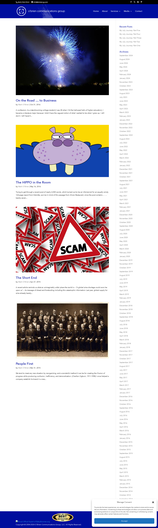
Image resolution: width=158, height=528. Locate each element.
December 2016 (125, 397)
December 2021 (125, 169)
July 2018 (123, 325)
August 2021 (124, 184)
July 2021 (123, 188)
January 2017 (124, 393)
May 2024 (123, 67)
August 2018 (124, 321)
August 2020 (124, 230)
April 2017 (123, 381)
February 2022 (125, 162)
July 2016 (123, 415)
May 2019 (123, 287)
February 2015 (125, 480)
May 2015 (123, 468)
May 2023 (123, 105)
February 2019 (125, 298)
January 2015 (124, 484)
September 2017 (126, 362)
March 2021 (124, 203)
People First (24, 363)
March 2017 (124, 385)
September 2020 (126, 226)
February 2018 (125, 343)
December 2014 (125, 487)
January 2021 (124, 211)
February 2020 (125, 253)
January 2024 (124, 78)
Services (114, 11)
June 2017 (123, 374)
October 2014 (125, 495)
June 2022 (123, 147)
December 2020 (125, 215)
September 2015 (126, 453)
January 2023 (124, 120)
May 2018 (123, 332)
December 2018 (125, 306)
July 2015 (123, 461)
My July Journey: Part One (129, 46)
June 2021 (123, 192)
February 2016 (125, 434)
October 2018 (125, 313)
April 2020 (123, 245)
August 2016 (124, 412)
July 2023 (123, 97)
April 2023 (123, 109)
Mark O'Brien (23, 105)
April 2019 (123, 290)
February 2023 (125, 116)
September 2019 (126, 272)
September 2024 (126, 55)
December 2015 (125, 442)
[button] (153, 502)
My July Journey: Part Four (129, 34)
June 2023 (123, 101)
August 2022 (124, 139)
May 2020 (123, 241)
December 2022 (125, 124)
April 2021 (123, 200)
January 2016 (124, 438)
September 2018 (126, 317)
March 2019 (124, 294)
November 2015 (125, 446)
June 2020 (123, 237)
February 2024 (125, 74)
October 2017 (125, 359)
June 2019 (123, 283)
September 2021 (126, 181)
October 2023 (125, 86)
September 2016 (126, 408)
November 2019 (125, 264)
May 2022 (123, 150)
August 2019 (124, 275)
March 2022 (124, 158)
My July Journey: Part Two (129, 42)
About (105, 11)
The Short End (26, 278)
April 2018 (123, 336)
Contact (138, 11)
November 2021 (125, 173)
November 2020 (125, 218)
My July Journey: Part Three (130, 38)
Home (96, 11)
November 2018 (125, 309)
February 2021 (125, 207)
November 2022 (125, 128)
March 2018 (124, 340)
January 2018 (124, 347)
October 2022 (125, 131)
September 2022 (126, 135)
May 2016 (123, 423)
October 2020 (125, 222)
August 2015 (124, 457)
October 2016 (125, 404)
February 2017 (125, 389)
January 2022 (124, 165)
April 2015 (123, 472)
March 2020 (124, 249)
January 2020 (124, 256)
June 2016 (123, 419)
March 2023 (124, 112)
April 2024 (123, 71)
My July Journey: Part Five (129, 30)
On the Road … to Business (36, 100)
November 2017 (125, 355)
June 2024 (123, 63)
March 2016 (124, 431)
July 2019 (123, 279)
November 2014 (125, 491)
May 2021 (123, 196)
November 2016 (125, 400)
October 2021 (125, 177)
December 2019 (125, 260)
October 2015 (125, 450)
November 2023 (125, 82)
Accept (124, 521)
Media (126, 11)
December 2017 (125, 351)
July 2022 (123, 143)
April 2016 (123, 427)
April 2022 (123, 154)
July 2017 (123, 370)
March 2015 (124, 476)
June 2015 (123, 465)
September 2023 (126, 90)
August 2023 (124, 93)
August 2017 (124, 366)
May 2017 (123, 378)
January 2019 (124, 302)
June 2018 (123, 328)
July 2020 (123, 234)
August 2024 (124, 59)
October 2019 (125, 268)
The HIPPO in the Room (33, 182)
